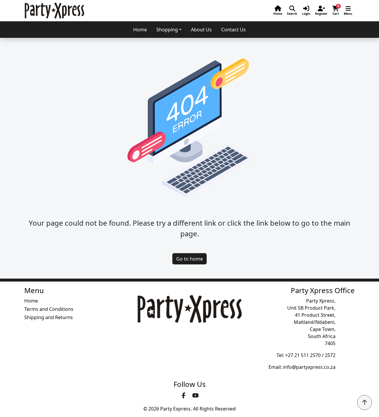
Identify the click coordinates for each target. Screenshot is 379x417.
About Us (201, 29)
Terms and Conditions (48, 309)
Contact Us (233, 29)
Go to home (189, 259)
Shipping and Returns (48, 317)
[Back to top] (364, 402)
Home (140, 29)
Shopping (167, 29)
